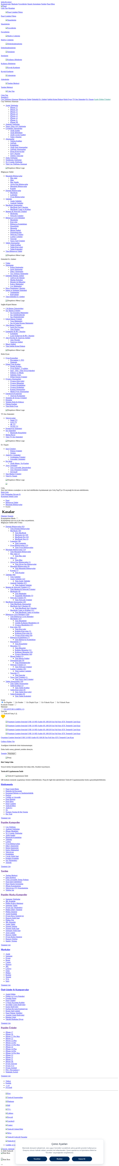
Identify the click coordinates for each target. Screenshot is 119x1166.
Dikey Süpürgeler (16, 271)
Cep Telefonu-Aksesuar (9, 99)
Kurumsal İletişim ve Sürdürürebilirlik (19, 793)
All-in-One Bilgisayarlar (19, 184)
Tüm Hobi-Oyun (12, 406)
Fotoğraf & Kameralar (14, 394)
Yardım (43, 4)
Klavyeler (13, 222)
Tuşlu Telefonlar (12, 158)
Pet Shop (9, 461)
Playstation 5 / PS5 (17, 360)
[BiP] (59, 1105)
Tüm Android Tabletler (23, 585)
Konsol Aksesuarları (17, 389)
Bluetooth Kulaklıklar (13, 837)
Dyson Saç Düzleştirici (14, 908)
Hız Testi (9, 814)
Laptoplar (13, 195)
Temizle (4, 753)
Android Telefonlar (13, 124)
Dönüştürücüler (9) (17, 661)
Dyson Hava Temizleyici (15, 916)
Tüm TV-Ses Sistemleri (14, 437)
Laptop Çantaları (16, 237)
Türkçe (8, 1081)
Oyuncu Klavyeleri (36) (23, 635)
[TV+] (59, 1109)
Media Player (10, 435)
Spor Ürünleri (11, 449)
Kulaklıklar (14, 145)
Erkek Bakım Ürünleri (14, 319)
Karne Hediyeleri (12, 1007)
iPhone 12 (14, 118)
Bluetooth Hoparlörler (18, 433)
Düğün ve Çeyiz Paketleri (15, 996)
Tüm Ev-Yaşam (11, 476)
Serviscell (13, 472)
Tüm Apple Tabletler (22, 581)
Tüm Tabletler (15, 577)
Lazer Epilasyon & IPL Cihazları (22, 336)
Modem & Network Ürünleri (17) (18, 587)
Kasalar (13, 188)
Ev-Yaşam (90, 99)
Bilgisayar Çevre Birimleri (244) (17, 614)
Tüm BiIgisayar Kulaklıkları (25, 640)
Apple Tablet (10, 924)
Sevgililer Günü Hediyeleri (15, 1005)
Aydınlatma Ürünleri (17, 457)
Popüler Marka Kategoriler (14, 894)
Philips (8, 973)
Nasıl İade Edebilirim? (14, 882)
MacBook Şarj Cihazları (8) (20, 606)
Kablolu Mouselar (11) (23, 650)
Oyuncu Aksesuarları (13, 379)
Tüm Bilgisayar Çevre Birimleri (21, 617)
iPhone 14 (14, 114)
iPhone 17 (14, 108)
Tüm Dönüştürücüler (22, 663)
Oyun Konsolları (12, 358)
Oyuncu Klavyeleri (17, 381)
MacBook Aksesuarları (14, 205)
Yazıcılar (13, 239)
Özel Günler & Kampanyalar (15, 989)
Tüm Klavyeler (20, 629)
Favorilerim (22, 4)
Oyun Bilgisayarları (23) (19, 545)
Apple (8, 954)
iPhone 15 (14, 112)
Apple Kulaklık (11, 914)
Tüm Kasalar (19, 573)
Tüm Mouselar (20, 648)
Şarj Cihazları (15, 154)
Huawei (8, 964)
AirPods (13, 143)
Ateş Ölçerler (15, 340)
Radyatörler (14, 295)
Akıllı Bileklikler (16, 133)
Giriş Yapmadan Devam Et (11, 494)
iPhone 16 (14, 110)
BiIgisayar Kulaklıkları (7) (20, 637)
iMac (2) (13, 558)
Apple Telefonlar (12, 105)
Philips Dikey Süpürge (14, 910)
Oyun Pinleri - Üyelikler (19, 368)
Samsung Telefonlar (13, 899)
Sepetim (4, 97)
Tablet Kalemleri (16, 249)
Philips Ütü (10, 920)
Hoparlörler (14, 226)
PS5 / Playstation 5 (12, 1070)
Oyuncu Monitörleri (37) (24, 625)
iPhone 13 (14, 116)
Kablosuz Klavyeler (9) (23, 633)
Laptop (8, 842)
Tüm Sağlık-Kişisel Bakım (15, 346)
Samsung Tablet (11, 905)
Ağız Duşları (15, 329)
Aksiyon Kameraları (17, 396)
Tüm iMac (19, 560)
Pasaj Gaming (11, 804)
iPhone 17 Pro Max (13, 1036)
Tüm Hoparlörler (21, 644)
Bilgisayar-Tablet (25, 99)
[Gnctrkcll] (59, 1121)
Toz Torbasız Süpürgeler (19, 274)
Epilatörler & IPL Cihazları (15, 331)
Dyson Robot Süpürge (14, 937)
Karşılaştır (11, 753)
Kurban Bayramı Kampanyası (17, 1009)
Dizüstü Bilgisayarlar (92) (15, 527)
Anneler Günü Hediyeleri (15, 1015)
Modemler (14, 214)
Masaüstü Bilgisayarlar (14, 176)
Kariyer (8, 795)
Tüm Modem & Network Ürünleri (22, 589)
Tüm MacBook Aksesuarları (20, 604)
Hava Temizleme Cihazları (15, 288)
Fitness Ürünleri (16, 451)
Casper (8, 962)
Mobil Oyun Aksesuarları (19, 392)
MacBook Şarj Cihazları (19, 207)
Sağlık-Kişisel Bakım (55, 99)
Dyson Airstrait (11, 1068)
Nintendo (13, 362)
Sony (7, 981)
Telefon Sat (10, 890)
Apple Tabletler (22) (17, 579)
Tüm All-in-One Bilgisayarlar (25, 564)
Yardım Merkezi (11, 875)
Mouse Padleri (15, 230)
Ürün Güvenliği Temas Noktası (17, 880)
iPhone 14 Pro (11, 1051)
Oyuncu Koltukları (17, 387)
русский (9, 1087)
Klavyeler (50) (15, 627)
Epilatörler (14, 334)
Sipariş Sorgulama (34, 4)
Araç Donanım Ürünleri (19, 470)
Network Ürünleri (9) (18, 598)
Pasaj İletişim (10, 799)
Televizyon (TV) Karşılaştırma (17, 888)
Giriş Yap (4, 8)
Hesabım (11, 8)
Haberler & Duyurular (14, 791)
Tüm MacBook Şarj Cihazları (26, 608)
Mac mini (13, 178)
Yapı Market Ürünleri (13, 474)
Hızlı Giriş (5, 492)
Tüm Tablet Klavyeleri (23, 692)
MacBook (14, 193)
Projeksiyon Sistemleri (14, 428)
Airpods (9, 863)
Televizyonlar (11, 418)
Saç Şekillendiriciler (17, 315)
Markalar (14, 4)
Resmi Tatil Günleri (13, 1011)
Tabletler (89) (10, 575)
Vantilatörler (14, 292)
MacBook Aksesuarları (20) (16, 602)
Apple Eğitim (10, 994)
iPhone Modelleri (12, 831)
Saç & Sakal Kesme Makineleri (21, 323)
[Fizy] (59, 1093)
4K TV (13, 424)
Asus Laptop (10, 933)
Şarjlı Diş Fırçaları (17, 327)
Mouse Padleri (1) (16, 656)
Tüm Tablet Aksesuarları (19, 684)
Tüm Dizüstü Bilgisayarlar (20, 529)
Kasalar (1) (14, 570)
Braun (8, 960)
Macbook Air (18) (21, 535)
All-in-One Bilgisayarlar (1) (20, 562)
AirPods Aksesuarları (18, 149)
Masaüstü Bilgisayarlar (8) (20, 566)
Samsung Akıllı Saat (13, 931)
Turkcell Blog (11, 806)
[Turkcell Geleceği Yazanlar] (59, 1137)
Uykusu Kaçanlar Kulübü (15, 1003)
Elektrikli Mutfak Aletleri (15, 276)
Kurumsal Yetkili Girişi (9, 496)
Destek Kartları (15, 366)
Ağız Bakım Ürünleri (13, 325)
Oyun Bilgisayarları (17, 197)
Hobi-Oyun (67, 99)
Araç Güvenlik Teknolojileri (20, 468)
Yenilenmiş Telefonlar (14, 160)
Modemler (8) (15, 591)
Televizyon (10, 852)
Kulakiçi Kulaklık (12, 858)
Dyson (8, 958)
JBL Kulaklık (10, 901)
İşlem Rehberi (11, 878)
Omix (8, 971)
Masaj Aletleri (11, 344)
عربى (8, 1085)
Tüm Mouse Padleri (22, 658)
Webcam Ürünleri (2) (18, 665)
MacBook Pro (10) (22, 537)
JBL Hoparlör (11, 922)
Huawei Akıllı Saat (13, 918)
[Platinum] (59, 1101)
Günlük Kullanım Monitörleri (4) (27, 623)
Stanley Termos (11, 941)
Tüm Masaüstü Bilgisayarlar (20, 552)
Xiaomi (8, 977)
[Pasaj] (4, 6)
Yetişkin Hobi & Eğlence (15, 402)
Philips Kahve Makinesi (14, 903)
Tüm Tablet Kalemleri (23, 696)
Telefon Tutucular (16, 156)
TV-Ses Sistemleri (79, 99)
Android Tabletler (16, 203)
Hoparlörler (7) (15, 642)
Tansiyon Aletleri (16, 342)
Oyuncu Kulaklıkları (17, 385)
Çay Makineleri (16, 286)
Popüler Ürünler (9, 1027)
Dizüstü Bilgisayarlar (13, 191)
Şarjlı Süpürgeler (16, 269)
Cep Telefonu (11, 827)
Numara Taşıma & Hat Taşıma (17, 812)
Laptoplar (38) (15, 541)
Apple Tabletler (16, 201)
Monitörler (14, 220)
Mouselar (13, 228)
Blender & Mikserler (17, 282)
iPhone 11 (14, 120)
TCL (7, 979)
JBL (7, 966)
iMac (12, 180)
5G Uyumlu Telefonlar (14, 162)
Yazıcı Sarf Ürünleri (17, 241)
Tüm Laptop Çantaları (23, 671)
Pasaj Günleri (10, 1000)
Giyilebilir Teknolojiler (14, 128)
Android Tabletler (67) (18, 583)
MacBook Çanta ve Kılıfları (20, 209)
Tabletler (9, 199)
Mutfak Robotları (16, 280)
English (8, 1083)
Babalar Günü (11, 1017)
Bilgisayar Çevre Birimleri (15, 218)
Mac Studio (14, 182)
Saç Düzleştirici (11, 860)
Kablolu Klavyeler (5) (23, 631)
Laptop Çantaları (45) (18, 669)
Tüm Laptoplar (20, 543)
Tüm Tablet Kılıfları (22, 688)
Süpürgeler (10, 265)
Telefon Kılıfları (16, 141)
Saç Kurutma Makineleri (19, 313)
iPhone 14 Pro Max (13, 1053)
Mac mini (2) (15, 554)
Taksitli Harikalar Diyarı (14, 1019)
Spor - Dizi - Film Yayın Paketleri (22, 371)
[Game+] (59, 1125)
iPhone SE (14, 122)
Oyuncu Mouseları (17, 383)
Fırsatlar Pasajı (11, 998)
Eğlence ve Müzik (17, 373)
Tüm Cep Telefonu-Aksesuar (16, 164)
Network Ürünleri (16, 216)
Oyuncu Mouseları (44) (23, 654)
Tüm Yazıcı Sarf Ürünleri (24, 679)
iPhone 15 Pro (11, 1043)
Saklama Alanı (15, 375)
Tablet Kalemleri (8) (17, 694)
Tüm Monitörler (21, 621)
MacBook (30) (15, 531)
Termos (13, 453)
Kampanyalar (6, 4)
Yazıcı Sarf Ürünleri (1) (18, 677)
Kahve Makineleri (16, 284)
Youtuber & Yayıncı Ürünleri (16, 398)
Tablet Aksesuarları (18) (14, 681)
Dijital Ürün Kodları (13, 364)
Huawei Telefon (11, 939)
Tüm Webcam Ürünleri (23, 667)
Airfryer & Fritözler (17, 278)
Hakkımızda (7, 784)
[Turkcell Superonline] (59, 1097)
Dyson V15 (10, 1066)
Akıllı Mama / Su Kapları (19, 463)
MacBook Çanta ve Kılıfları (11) (22, 610)
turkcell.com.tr (6, 2)
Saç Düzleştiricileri (17, 317)
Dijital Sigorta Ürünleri (18, 377)
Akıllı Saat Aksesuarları (19, 147)
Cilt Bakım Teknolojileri (14, 308)
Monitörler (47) (15, 619)
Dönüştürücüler (16, 232)
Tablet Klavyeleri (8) (17, 690)
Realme (8, 975)
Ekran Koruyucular (17, 151)
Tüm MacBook (20, 533)
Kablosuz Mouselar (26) (24, 652)
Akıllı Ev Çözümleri (13, 455)
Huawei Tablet (11, 935)
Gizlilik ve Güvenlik (13, 797)
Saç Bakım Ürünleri (13, 311)
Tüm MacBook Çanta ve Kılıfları (27, 612)
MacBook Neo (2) (21, 539)
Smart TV (14, 420)
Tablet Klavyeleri (16, 247)
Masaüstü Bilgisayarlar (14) (16, 550)
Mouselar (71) (15, 646)
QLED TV (14, 426)
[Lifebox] (59, 1113)
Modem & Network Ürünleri (16, 211)
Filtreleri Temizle (7, 516)
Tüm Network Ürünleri (23, 600)
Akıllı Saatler (15, 131)
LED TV (13, 422)
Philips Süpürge (11, 912)
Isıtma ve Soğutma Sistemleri (16, 290)
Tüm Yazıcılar (20, 675)
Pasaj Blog (51, 4)
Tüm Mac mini (20, 556)
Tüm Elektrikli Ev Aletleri (15, 297)
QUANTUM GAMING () (14, 709)
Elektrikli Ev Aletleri (39, 99)
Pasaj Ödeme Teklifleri (14, 1013)
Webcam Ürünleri (16, 235)
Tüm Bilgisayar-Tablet (14, 251)
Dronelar (9, 400)
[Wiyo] (59, 1133)
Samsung (9, 956)
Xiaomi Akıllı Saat (12, 928)
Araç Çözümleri (11, 465)
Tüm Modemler (20, 594)
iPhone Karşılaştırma (13, 886)
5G (7, 810)
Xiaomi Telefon (11, 926)
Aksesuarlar (10, 139)
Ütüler (8, 263)
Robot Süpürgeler (16, 267)
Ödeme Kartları (11, 404)
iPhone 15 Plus (11, 1041)
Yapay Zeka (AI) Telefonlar (16, 126)
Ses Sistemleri (11, 431)
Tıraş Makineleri (16, 321)
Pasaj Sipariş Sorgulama (14, 884)
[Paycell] (59, 1117)
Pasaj (7, 500)
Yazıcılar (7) (14, 673)
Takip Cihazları (15, 137)
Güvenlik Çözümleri (17, 459)
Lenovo (8, 969)
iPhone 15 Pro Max (13, 1045)
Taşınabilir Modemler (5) (24, 596)
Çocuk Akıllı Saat (12, 856)
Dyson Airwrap (11, 1064)
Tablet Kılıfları (15, 245)
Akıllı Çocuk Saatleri (18, 135)
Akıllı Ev (9, 808)
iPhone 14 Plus (11, 1049)
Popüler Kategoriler (10, 822)
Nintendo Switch (12, 1072)
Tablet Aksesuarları (13, 243)
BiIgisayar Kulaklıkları (18, 224)
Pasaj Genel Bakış (12, 789)
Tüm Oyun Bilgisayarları (24, 547)
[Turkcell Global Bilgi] (59, 1129)
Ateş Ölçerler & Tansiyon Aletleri (18, 338)
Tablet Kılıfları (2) (16, 686)
